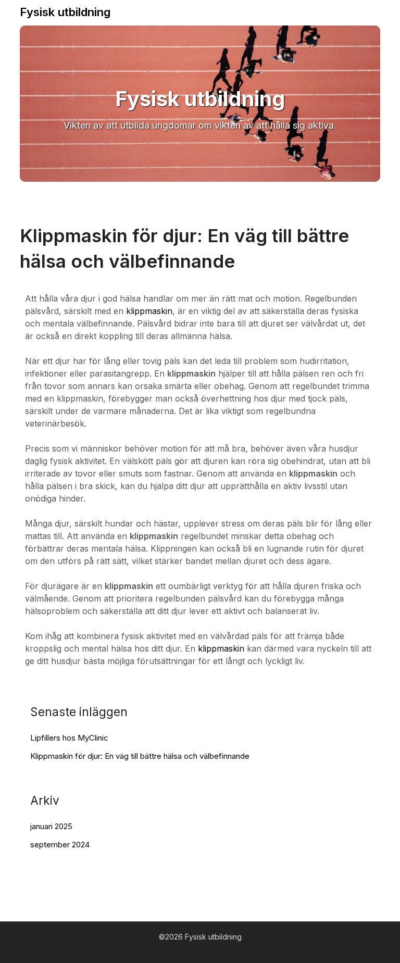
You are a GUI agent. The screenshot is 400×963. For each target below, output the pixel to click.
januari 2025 (51, 826)
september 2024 (60, 844)
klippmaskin (149, 311)
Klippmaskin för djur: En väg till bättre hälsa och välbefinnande (139, 756)
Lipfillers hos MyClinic (69, 738)
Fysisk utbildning (65, 12)
